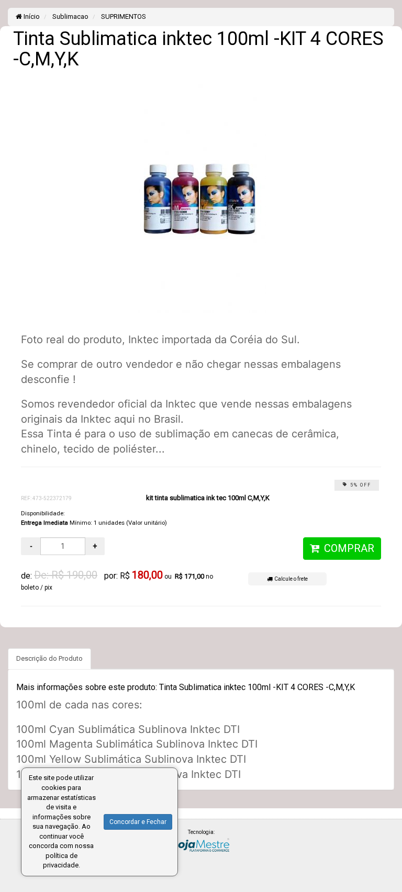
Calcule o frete (290, 579)
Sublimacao (69, 16)
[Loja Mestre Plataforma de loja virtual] (201, 844)
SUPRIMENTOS (122, 16)
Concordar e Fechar (137, 822)
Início (31, 16)
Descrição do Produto (49, 658)
